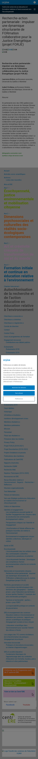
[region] (19, 379)
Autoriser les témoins (19, 387)
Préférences (19, 399)
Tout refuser (19, 393)
